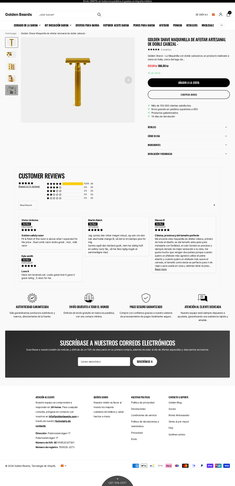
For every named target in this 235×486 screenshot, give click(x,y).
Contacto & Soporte (178, 397)
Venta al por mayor (179, 421)
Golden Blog (175, 402)
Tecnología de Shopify (43, 465)
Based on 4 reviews (29, 186)
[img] (51, 230)
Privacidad (137, 432)
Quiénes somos (177, 434)
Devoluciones (138, 408)
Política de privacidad (142, 402)
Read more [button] (161, 269)
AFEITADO (164, 25)
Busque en (99, 14)
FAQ (171, 427)
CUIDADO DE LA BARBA (26, 25)
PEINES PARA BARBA (144, 25)
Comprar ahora (189, 94)
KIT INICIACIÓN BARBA (57, 25)
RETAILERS (191, 25)
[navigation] (11, 42)
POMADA (177, 25)
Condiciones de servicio (144, 415)
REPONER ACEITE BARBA (116, 25)
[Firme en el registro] (221, 14)
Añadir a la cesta (188, 83)
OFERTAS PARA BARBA (87, 25)
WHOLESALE (208, 25)
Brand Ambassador (179, 415)
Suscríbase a (145, 361)
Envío (134, 439)
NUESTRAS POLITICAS (140, 397)
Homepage (11, 33)
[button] (54, 183)
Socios (172, 408)
